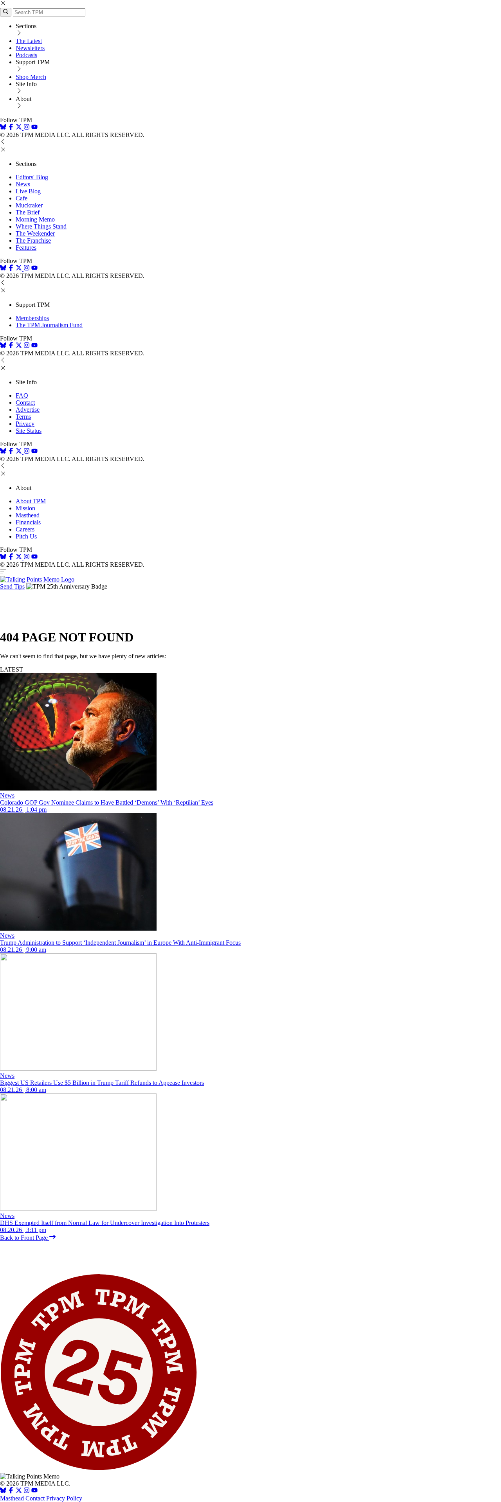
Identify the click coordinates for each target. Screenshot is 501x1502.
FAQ (22, 395)
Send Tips (12, 586)
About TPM (31, 501)
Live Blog (28, 191)
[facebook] (11, 127)
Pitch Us (26, 536)
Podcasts (26, 55)
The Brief (28, 212)
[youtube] (34, 127)
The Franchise (33, 240)
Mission (25, 508)
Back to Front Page (24, 1237)
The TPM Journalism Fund (49, 325)
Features (26, 247)
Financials (28, 522)
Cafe (21, 198)
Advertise (28, 409)
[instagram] (26, 127)
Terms (23, 416)
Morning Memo (35, 219)
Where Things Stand (41, 226)
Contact (25, 402)
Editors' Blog (32, 177)
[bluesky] (3, 127)
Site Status (28, 430)
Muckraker (29, 205)
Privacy (25, 423)
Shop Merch (31, 77)
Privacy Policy (64, 1498)
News (23, 184)
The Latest (29, 41)
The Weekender (35, 233)
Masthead (28, 515)
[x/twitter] (19, 127)
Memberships (32, 318)
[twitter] (19, 1491)
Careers (25, 529)
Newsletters (30, 48)
